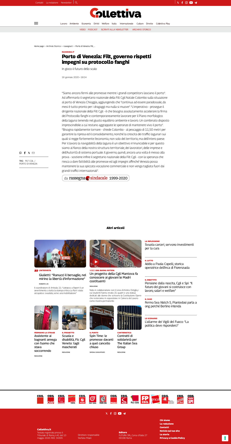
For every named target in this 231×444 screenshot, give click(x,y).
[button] (20, 153)
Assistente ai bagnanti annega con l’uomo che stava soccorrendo (45, 343)
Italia (114, 23)
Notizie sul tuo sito (170, 430)
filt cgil (29, 160)
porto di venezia (28, 163)
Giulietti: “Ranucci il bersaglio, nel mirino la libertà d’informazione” (62, 277)
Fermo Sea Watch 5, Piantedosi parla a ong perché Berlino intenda (171, 304)
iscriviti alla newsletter (114, 29)
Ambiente (74, 23)
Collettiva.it (44, 429)
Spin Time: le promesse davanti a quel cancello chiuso (101, 341)
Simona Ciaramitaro (97, 352)
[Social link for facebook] (182, 2)
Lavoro (63, 23)
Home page (39, 46)
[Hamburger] (36, 23)
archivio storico (141, 29)
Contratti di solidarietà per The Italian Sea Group (127, 341)
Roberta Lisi (43, 284)
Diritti (96, 23)
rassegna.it (68, 46)
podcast (92, 29)
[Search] (76, 2)
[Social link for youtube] (191, 2)
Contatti (39, 2)
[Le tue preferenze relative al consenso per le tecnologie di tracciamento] (225, 438)
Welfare (105, 23)
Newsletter (66, 2)
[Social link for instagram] (186, 2)
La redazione (52, 2)
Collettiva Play (163, 23)
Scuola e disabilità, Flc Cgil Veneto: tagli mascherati (73, 341)
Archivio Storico (53, 46)
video (83, 29)
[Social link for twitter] (178, 2)
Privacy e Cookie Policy (172, 438)
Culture (140, 23)
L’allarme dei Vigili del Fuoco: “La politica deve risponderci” (167, 323)
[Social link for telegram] (195, 2)
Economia (86, 23)
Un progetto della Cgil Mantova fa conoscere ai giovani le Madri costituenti (114, 277)
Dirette (149, 23)
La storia (164, 434)
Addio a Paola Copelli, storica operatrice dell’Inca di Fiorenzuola (167, 265)
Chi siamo (165, 420)
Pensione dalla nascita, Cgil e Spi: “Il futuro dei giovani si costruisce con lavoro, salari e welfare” (169, 286)
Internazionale (126, 23)
